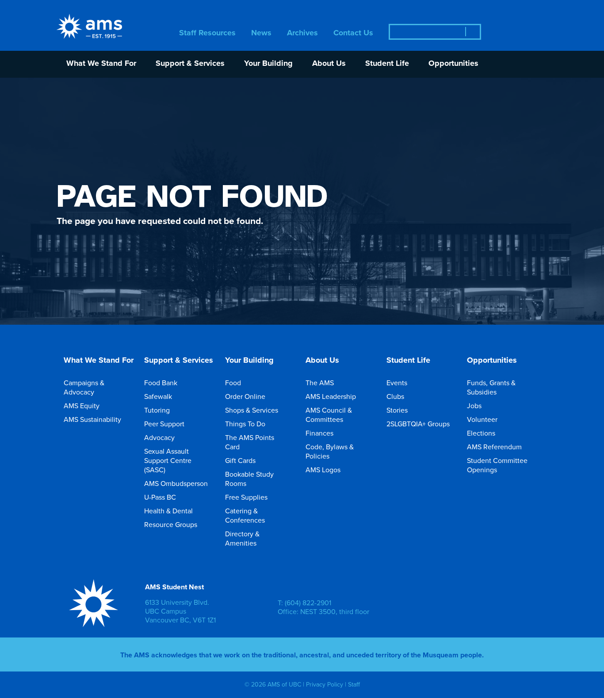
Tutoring (157, 410)
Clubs (395, 396)
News (261, 33)
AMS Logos (323, 469)
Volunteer (482, 419)
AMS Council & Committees (329, 414)
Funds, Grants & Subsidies (491, 387)
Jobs (474, 405)
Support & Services (190, 64)
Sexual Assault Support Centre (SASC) (167, 460)
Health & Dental (168, 511)
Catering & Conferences (245, 515)
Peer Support (164, 424)
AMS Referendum (494, 446)
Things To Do (245, 424)
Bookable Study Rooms (249, 478)
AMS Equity (81, 405)
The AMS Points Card (249, 441)
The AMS (320, 382)
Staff (354, 684)
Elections (481, 433)
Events (396, 382)
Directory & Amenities (242, 538)
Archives (302, 33)
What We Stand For (101, 64)
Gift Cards (240, 460)
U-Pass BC (160, 497)
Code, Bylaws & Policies (330, 451)
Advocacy (159, 437)
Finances (319, 433)
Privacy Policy (324, 684)
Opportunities (453, 64)
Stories (397, 410)
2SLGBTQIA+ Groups (418, 424)
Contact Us (353, 33)
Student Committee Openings (497, 464)
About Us (329, 64)
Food (233, 382)
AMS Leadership (331, 396)
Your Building (268, 64)
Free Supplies (246, 497)
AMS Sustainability (92, 419)
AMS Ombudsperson (176, 483)
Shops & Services (251, 410)
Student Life (387, 64)
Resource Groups (170, 524)
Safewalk (158, 396)
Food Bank (160, 382)
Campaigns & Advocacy (84, 387)
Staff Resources (207, 33)
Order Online (245, 396)
